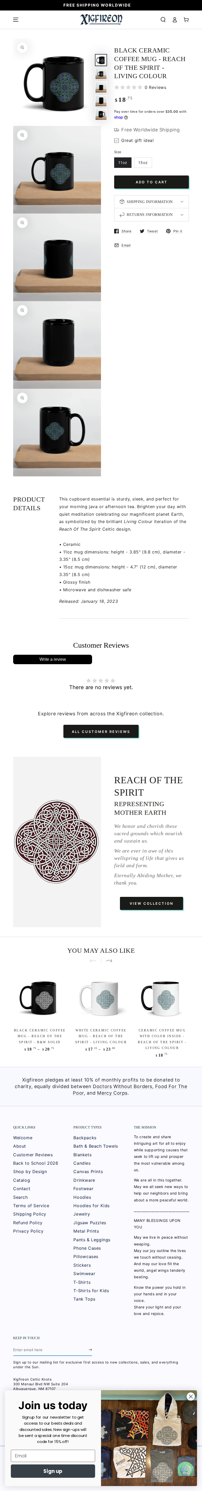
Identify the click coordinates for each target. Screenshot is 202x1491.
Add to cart (152, 182)
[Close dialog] (190, 1396)
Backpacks (84, 1137)
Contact (21, 1188)
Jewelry (81, 1214)
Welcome (22, 1137)
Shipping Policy (29, 1214)
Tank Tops (84, 1299)
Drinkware (84, 1180)
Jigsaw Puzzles (89, 1222)
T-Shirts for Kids (91, 1290)
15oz (143, 162)
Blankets (82, 1154)
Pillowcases (85, 1256)
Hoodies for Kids (91, 1205)
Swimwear (84, 1273)
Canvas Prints (88, 1171)
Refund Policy (28, 1222)
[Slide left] (95, 961)
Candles (81, 1163)
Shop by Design (30, 1171)
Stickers (82, 1265)
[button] (163, 19)
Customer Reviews (33, 1154)
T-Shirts (81, 1282)
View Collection (152, 903)
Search (20, 1197)
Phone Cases (87, 1248)
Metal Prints (86, 1231)
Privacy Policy (28, 1231)
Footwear (83, 1188)
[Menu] (16, 19)
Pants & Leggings (91, 1239)
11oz (122, 162)
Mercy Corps (112, 1093)
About (19, 1146)
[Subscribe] (90, 1350)
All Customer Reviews (101, 731)
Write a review (52, 659)
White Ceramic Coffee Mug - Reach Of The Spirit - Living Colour (101, 1036)
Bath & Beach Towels (95, 1146)
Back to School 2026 (35, 1163)
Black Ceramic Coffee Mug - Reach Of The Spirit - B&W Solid (40, 1036)
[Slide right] (107, 961)
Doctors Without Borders (122, 1086)
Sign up (52, 1471)
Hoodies (82, 1197)
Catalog (21, 1180)
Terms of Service (31, 1205)
